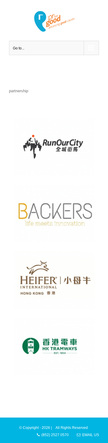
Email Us (89, 435)
